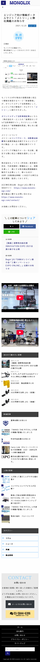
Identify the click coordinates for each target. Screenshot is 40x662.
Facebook (29, 226)
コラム (8, 538)
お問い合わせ (20, 635)
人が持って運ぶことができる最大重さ (24, 477)
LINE (12, 232)
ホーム (20, 627)
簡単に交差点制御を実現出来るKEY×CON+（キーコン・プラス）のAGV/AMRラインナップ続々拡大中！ (24, 499)
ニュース (9, 544)
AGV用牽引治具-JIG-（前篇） (23, 392)
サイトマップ (20, 643)
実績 (7, 549)
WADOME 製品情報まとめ (22, 383)
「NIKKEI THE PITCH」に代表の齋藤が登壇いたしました (24, 430)
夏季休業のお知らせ (19, 420)
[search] (7, 653)
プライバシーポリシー (20, 639)
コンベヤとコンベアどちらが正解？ (23, 487)
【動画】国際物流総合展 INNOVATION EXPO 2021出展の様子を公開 (24, 365)
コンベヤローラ (19, 138)
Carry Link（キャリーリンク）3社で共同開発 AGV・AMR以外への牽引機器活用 (24, 449)
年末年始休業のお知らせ (21, 439)
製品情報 (9, 555)
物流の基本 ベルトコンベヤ (22, 516)
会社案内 (20, 631)
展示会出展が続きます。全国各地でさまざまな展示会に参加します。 (24, 459)
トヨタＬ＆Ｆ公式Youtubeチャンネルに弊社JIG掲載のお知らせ (24, 375)
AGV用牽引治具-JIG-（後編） (23, 402)
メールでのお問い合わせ (22, 604)
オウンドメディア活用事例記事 (16, 116)
